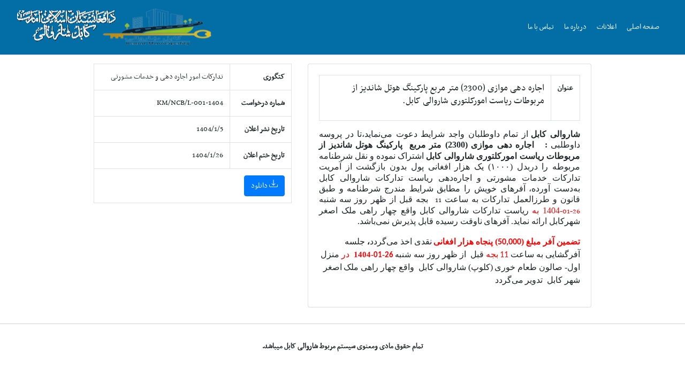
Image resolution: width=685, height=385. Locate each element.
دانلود (260, 186)
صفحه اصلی (643, 27)
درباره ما (575, 27)
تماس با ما (541, 27)
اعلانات (606, 27)
